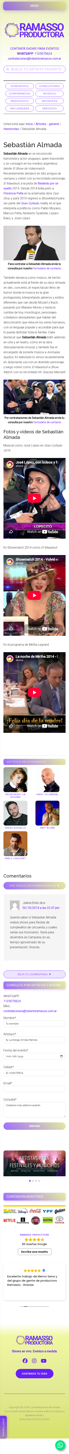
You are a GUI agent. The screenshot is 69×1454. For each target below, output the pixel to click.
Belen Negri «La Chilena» (15, 795)
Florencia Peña (13, 193)
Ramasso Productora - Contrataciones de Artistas (34, 30)
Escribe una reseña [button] (34, 1252)
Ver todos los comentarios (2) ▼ (34, 885)
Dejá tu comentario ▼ (34, 974)
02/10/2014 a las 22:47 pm (41, 908)
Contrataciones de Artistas (45, 1407)
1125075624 (43, 53)
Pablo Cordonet (15, 858)
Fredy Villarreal (47, 794)
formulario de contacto (47, 268)
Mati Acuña (47, 828)
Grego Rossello (15, 828)
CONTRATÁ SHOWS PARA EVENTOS (34, 48)
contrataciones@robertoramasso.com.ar (34, 58)
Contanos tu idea (34, 1373)
